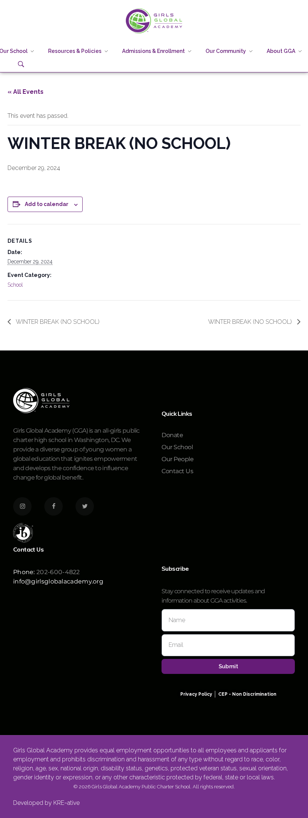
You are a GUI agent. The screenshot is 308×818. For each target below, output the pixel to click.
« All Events (26, 91)
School (15, 285)
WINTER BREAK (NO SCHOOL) (57, 321)
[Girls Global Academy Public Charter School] (154, 20)
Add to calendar (46, 204)
